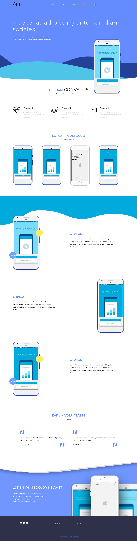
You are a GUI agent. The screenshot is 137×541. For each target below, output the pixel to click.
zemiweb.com (73, 536)
